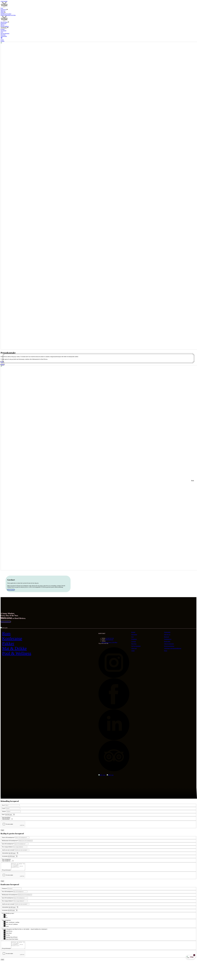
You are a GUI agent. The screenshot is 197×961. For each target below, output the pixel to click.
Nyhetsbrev (134, 639)
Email (2, 361)
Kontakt (133, 632)
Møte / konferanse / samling (12, 922)
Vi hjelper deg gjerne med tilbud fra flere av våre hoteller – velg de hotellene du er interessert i (24, 929)
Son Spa (8, 935)
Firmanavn (4, 888)
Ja (6, 915)
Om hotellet (134, 634)
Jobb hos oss (167, 634)
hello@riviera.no (109, 639)
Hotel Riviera (9, 931)
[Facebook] (113, 708)
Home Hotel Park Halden (12, 939)
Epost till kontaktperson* (8, 843)
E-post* (4, 808)
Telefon (2, 364)
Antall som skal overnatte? (8, 850)
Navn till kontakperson (7, 891)
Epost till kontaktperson (8, 897)
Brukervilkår (167, 641)
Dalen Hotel (9, 933)
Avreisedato (5, 856)
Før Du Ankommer (136, 646)
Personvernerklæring (169, 646)
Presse (165, 650)
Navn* (3, 805)
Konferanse (12, 638)
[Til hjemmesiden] (4, 6)
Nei (6, 917)
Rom (6, 633)
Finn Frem (133, 643)
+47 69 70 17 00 (110, 638)
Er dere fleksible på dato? (8, 913)
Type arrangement (6, 859)
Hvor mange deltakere (7, 846)
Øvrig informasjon (6, 870)
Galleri (133, 650)
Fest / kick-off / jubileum (12, 924)
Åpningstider (167, 632)
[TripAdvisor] (113, 770)
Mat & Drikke (14, 648)
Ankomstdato (5, 853)
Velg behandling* (6, 817)
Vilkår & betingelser (169, 643)
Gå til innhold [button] (4, 1)
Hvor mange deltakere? (7, 901)
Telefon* (4, 811)
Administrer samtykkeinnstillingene (172, 648)
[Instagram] (113, 677)
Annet (7, 926)
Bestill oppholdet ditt (6, 621)
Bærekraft (166, 637)
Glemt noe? (134, 648)
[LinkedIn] (113, 739)
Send (2, 830)
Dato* (3, 814)
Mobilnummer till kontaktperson (10, 894)
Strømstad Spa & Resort (11, 937)
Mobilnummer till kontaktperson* (10, 840)
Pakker (8, 643)
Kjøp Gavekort (11, 589)
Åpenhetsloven (167, 639)
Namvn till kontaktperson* (8, 837)
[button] (7, 9)
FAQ (132, 637)
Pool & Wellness (16, 653)
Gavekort (133, 641)
